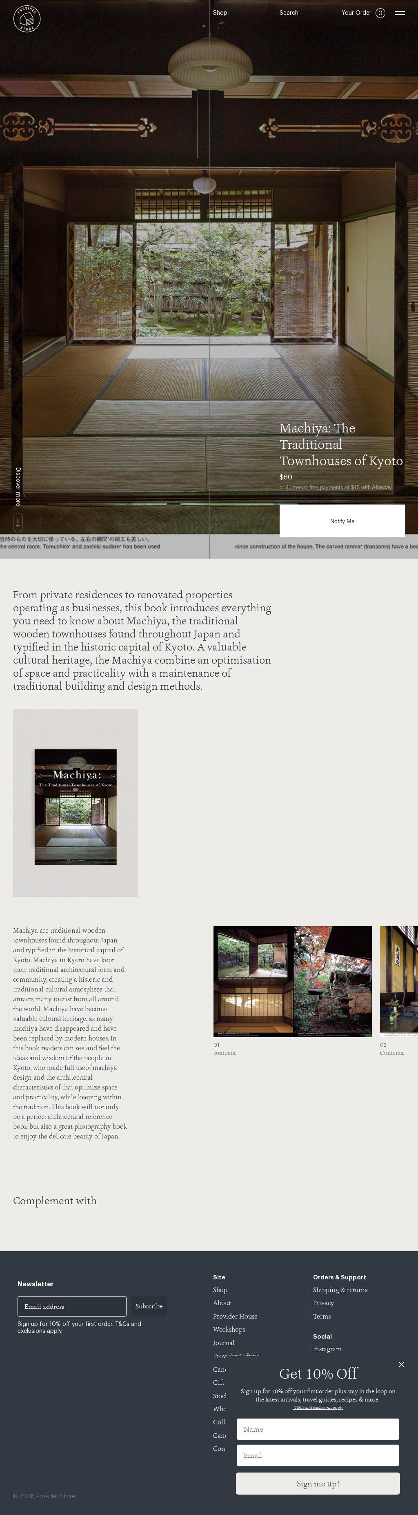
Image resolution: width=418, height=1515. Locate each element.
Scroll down (18, 522)
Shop (220, 13)
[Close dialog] (401, 1364)
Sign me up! (318, 1483)
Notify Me (342, 521)
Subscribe (149, 1306)
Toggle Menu (400, 13)
